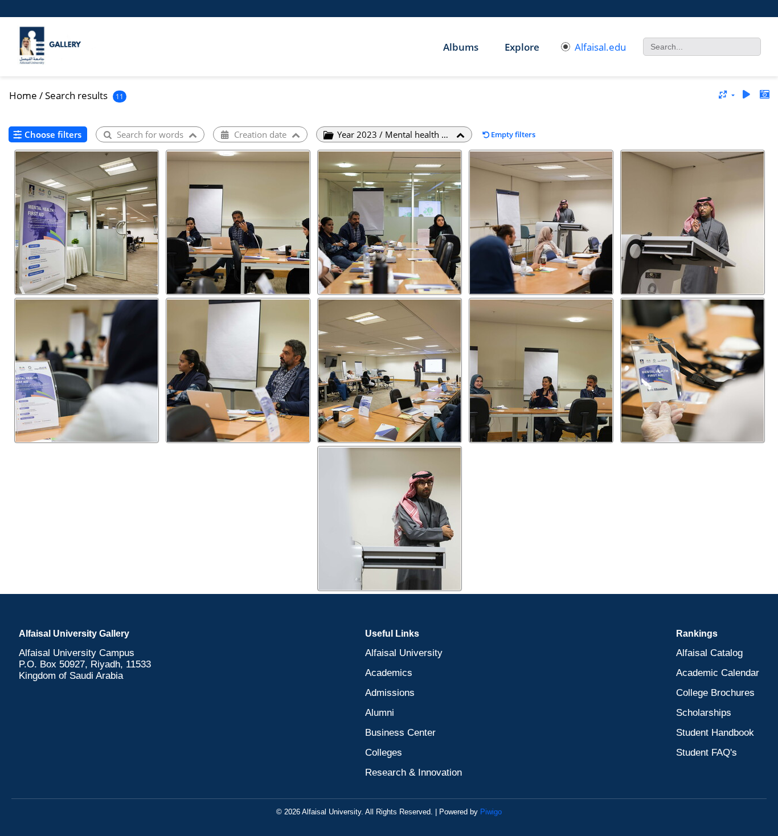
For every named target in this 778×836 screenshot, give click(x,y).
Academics (388, 672)
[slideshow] (746, 95)
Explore (522, 47)
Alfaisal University (404, 653)
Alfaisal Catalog (709, 653)
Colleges (383, 752)
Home (23, 95)
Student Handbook (715, 732)
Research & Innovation (413, 772)
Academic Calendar (717, 672)
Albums (460, 47)
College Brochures (715, 692)
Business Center (400, 732)
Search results (76, 95)
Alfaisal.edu (600, 47)
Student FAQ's (706, 752)
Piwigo (491, 812)
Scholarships (703, 712)
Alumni (379, 712)
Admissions (390, 692)
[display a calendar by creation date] (764, 95)
